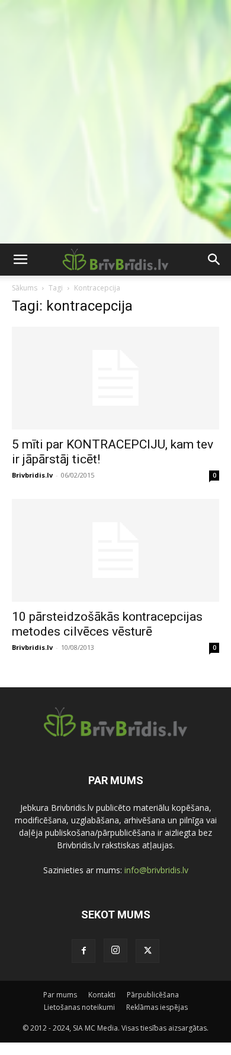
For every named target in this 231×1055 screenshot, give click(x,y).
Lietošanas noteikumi (79, 1007)
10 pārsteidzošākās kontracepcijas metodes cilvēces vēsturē (107, 624)
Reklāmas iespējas (157, 1007)
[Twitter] (147, 951)
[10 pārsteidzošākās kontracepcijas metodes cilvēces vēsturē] (115, 550)
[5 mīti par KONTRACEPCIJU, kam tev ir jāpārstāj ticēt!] (115, 378)
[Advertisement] (115, 122)
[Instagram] (115, 950)
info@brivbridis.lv (156, 870)
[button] (20, 260)
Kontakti (102, 995)
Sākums (24, 288)
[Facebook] (83, 951)
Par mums (60, 995)
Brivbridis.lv (32, 474)
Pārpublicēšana (153, 995)
